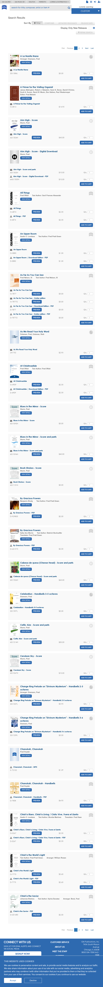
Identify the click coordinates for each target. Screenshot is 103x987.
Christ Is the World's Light (32, 855)
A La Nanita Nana (29, 56)
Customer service (59, 942)
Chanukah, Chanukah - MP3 (25, 767)
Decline (33, 980)
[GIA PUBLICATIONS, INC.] (4, 6)
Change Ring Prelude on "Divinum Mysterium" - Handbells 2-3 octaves (42, 700)
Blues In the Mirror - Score (33, 406)
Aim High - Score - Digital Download (38, 151)
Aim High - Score (29, 120)
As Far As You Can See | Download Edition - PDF (33, 306)
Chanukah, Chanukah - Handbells (37, 783)
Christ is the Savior (29, 896)
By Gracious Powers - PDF (24, 513)
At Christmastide (28, 366)
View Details (26, 62)
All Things (25, 192)
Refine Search (86, 32)
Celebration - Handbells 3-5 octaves (39, 594)
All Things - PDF (19, 216)
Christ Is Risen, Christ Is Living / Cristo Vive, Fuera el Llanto (49, 814)
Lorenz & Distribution (59, 2)
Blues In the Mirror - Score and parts (38, 437)
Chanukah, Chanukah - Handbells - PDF (30, 797)
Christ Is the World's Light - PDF (25, 878)
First (63, 48)
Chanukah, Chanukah (31, 749)
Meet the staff (59, 951)
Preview (36, 73)
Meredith (42, 2)
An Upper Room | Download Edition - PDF (30, 257)
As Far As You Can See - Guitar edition (29, 298)
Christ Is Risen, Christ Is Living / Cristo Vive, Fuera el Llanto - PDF (39, 837)
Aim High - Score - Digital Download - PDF (30, 176)
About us (60, 947)
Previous (70, 48)
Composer (49, 23)
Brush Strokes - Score (30, 468)
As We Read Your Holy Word (34, 331)
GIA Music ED (20, 2)
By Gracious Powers (30, 498)
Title (38, 23)
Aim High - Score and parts (24, 169)
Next (86, 48)
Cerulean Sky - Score (31, 656)
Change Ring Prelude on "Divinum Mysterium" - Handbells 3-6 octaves (42, 731)
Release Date (87, 23)
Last (92, 48)
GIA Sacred (6, 2)
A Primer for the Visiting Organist (36, 87)
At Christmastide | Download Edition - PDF (30, 389)
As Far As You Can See (32, 275)
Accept (13, 980)
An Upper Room (28, 233)
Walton (32, 2)
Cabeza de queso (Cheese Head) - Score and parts (46, 563)
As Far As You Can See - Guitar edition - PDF (31, 314)
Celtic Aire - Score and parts (34, 625)
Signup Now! (22, 953)
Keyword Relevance (68, 23)
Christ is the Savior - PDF (23, 911)
